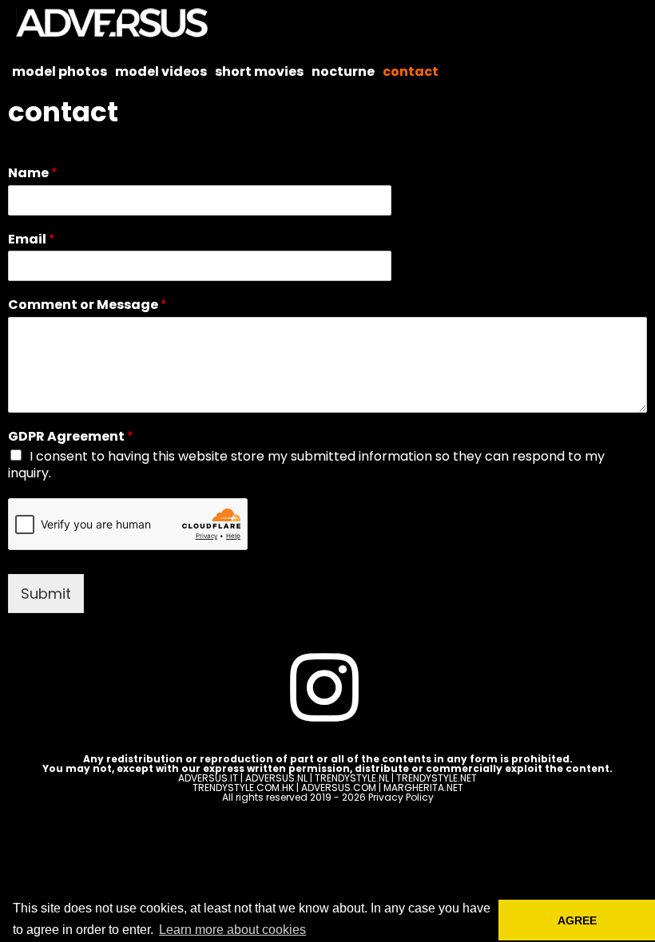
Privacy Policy (401, 797)
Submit (46, 594)
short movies (259, 71)
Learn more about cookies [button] (232, 929)
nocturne (343, 71)
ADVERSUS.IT (208, 778)
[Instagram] (324, 690)
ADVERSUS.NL (276, 778)
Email (31, 240)
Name (33, 173)
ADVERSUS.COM (338, 787)
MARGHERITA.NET (423, 787)
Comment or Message (87, 305)
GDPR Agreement (70, 437)
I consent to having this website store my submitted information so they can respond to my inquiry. (306, 464)
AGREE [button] (577, 920)
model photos (59, 71)
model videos (161, 71)
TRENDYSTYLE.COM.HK (243, 787)
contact (411, 71)
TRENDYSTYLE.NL (352, 778)
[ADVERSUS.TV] (116, 24)
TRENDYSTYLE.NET (436, 778)
